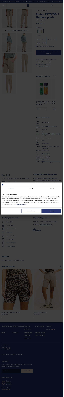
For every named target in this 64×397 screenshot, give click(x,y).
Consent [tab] (11, 188)
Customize (30, 211)
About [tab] (52, 188)
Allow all (51, 211)
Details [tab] (31, 188)
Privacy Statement (21, 204)
